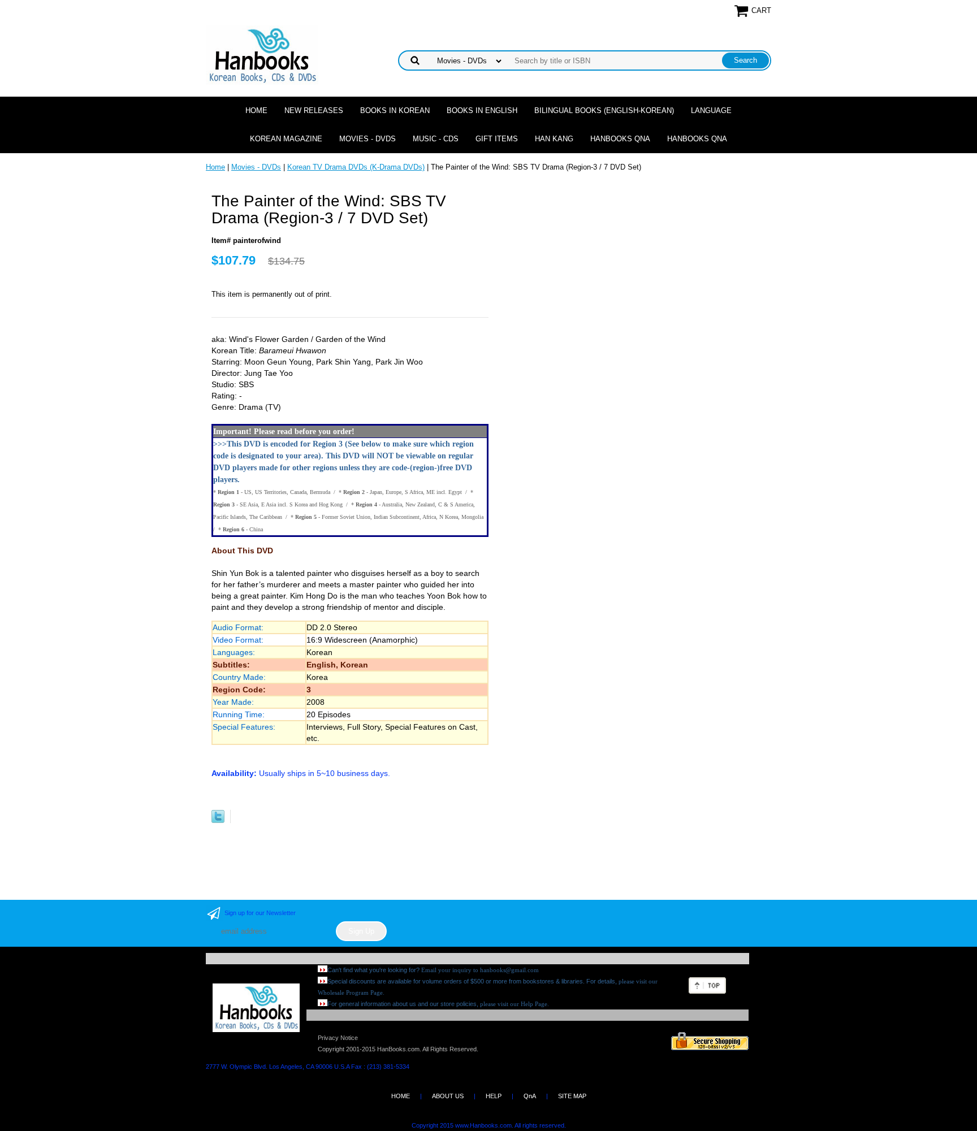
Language (711, 110)
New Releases (313, 110)
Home (256, 110)
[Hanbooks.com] (262, 54)
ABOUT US (448, 1096)
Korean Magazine (286, 139)
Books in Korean (395, 110)
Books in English (482, 110)
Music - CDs (436, 139)
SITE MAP (572, 1096)
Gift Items (496, 139)
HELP (494, 1096)
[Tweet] (217, 820)
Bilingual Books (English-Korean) (604, 110)
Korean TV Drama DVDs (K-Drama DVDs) (356, 167)
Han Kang (554, 139)
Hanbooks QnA (620, 139)
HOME (400, 1096)
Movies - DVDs (367, 139)
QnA (530, 1096)
